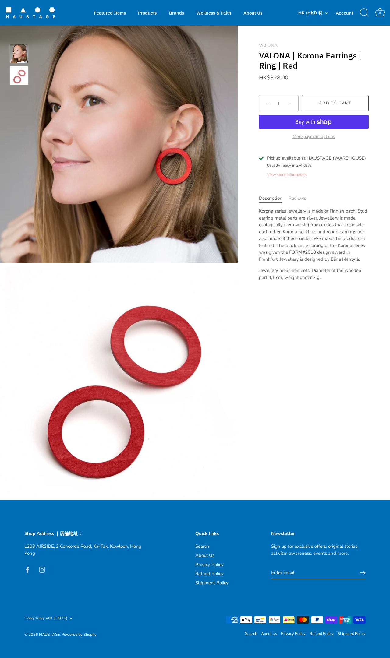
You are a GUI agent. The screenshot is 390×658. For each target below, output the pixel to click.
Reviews (297, 198)
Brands (176, 13)
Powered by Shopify (79, 634)
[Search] (364, 12)
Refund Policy (209, 574)
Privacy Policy (209, 564)
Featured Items (110, 13)
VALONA (268, 45)
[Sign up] (363, 573)
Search (202, 546)
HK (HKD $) (310, 13)
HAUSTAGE (49, 634)
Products (147, 13)
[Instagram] (42, 569)
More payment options (314, 136)
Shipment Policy (212, 583)
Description (270, 198)
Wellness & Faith (214, 13)
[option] (19, 55)
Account (344, 13)
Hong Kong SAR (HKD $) (45, 618)
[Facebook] (27, 569)
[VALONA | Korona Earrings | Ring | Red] (19, 53)
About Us (252, 13)
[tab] (274, 198)
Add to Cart (335, 103)
